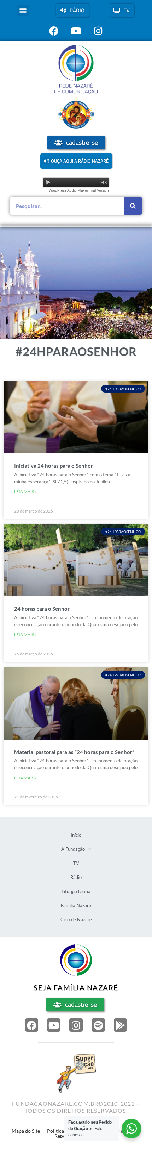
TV (76, 863)
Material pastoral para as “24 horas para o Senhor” (74, 752)
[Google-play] (120, 1025)
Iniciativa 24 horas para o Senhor (53, 466)
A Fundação (73, 849)
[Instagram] (76, 1025)
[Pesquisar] (133, 206)
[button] (23, 10)
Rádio (76, 877)
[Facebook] (32, 1025)
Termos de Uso (120, 1131)
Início (76, 835)
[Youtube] (53, 1025)
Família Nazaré (76, 905)
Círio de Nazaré (76, 919)
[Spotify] (98, 1025)
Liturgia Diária (76, 891)
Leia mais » (25, 491)
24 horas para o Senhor (42, 608)
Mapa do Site (26, 1131)
